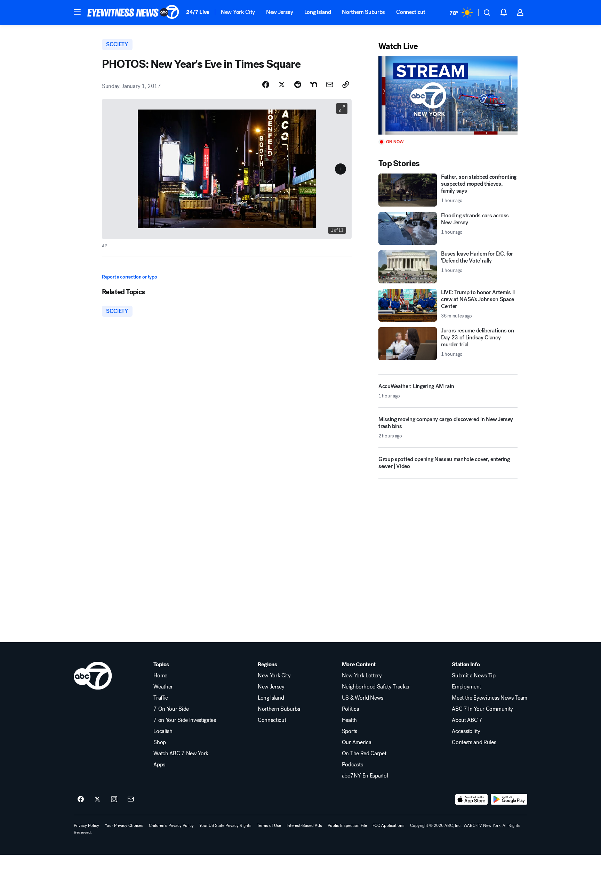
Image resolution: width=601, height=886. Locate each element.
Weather (163, 687)
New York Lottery (362, 675)
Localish (162, 731)
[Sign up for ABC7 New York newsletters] (131, 799)
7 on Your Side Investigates (184, 720)
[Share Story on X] (282, 84)
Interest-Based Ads (304, 825)
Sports (349, 731)
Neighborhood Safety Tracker (376, 687)
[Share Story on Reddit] (298, 84)
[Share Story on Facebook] (266, 84)
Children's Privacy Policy (171, 825)
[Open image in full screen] (341, 108)
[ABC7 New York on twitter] (97, 799)
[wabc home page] (93, 676)
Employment (466, 687)
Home (160, 675)
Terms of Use (269, 825)
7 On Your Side (171, 709)
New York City (238, 12)
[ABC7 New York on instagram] (114, 799)
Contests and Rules (474, 742)
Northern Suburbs (363, 12)
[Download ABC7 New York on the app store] (471, 799)
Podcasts (352, 764)
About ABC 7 (467, 720)
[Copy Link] (346, 84)
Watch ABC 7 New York (180, 753)
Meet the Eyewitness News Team (489, 698)
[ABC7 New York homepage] (133, 12)
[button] (77, 12)
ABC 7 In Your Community (482, 709)
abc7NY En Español (365, 776)
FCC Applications (388, 825)
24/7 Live (197, 12)
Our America (356, 742)
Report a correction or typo (129, 277)
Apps (159, 764)
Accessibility (466, 731)
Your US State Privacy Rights (225, 825)
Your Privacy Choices (124, 825)
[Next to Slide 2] (340, 169)
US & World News (362, 698)
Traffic (160, 698)
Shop (159, 742)
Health (349, 720)
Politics (350, 709)
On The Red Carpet (364, 753)
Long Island (317, 12)
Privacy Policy (86, 825)
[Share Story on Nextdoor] (314, 84)
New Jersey (279, 12)
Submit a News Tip (474, 675)
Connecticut (410, 12)
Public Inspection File (347, 825)
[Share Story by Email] (330, 84)
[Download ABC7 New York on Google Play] (509, 799)
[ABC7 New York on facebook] (81, 799)
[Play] (448, 95)
